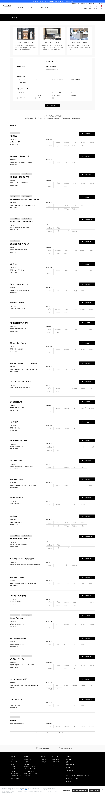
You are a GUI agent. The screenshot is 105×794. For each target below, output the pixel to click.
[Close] (102, 789)
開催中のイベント (56, 761)
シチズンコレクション (41, 98)
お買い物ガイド (84, 3)
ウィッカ (26, 761)
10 (57, 733)
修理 (67, 762)
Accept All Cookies (94, 790)
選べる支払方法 (66, 748)
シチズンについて (75, 3)
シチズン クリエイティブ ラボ (16, 775)
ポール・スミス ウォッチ (29, 771)
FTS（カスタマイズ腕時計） (15, 778)
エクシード (74, 92)
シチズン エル (22, 98)
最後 (69, 733)
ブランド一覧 (29, 7)
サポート (36, 7)
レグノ (26, 763)
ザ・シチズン (39, 92)
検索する (53, 105)
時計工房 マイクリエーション (30, 770)
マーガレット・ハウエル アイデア (31, 773)
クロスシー (75, 95)
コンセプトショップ (58, 80)
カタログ (54, 766)
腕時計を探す (21, 7)
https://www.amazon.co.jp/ (17, 723)
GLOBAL (100, 3)
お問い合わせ (69, 770)
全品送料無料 (44, 748)
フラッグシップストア (23, 80)
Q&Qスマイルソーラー (29, 766)
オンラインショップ (23, 82)
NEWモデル (44, 759)
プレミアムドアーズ (41, 80)
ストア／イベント (44, 7)
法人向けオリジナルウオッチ (30, 768)
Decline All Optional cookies (80, 790)
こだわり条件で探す (45, 763)
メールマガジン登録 (71, 778)
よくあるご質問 (70, 767)
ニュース (52, 7)
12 (62, 733)
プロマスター (39, 95)
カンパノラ (21, 92)
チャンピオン (27, 775)
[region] (52, 790)
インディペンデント (28, 777)
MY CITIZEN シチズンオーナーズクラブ (76, 775)
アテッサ (21, 95)
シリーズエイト (57, 95)
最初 (36, 733)
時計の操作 (69, 759)
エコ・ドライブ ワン (58, 92)
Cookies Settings (66, 790)
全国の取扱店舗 (76, 80)
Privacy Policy (24, 789)
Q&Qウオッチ (27, 764)
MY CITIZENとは (92, 3)
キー (55, 98)
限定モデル (44, 761)
